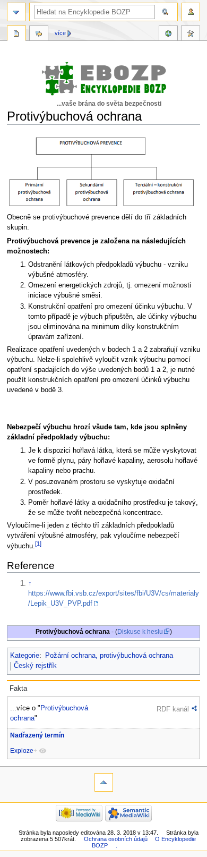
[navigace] (16, 12)
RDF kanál (173, 709)
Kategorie (24, 655)
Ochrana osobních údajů (116, 839)
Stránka (16, 34)
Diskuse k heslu (140, 631)
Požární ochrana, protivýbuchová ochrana (109, 655)
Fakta (18, 688)
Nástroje (191, 34)
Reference (168, 34)
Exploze (21, 750)
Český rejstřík (35, 665)
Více (60, 33)
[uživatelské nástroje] (191, 12)
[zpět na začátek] (103, 782)
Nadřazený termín (37, 735)
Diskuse (39, 34)
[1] (38, 543)
